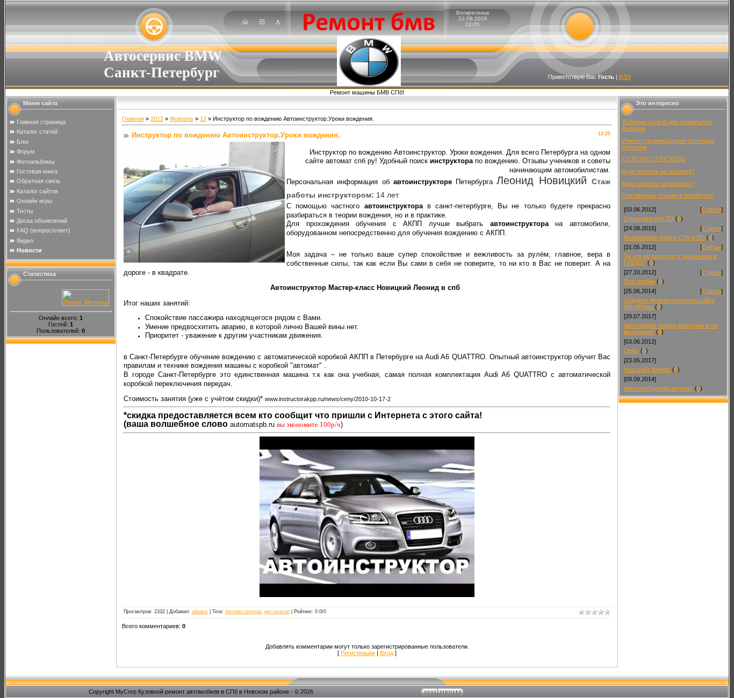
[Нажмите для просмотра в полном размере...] (367, 595)
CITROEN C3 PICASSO (654, 159)
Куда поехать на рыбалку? (658, 171)
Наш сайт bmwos (647, 369)
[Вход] (278, 22)
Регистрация (358, 653)
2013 (156, 118)
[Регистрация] (262, 22)
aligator (200, 611)
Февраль (181, 118)
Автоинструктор (243, 611)
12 (203, 118)
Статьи (711, 209)
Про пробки (639, 281)
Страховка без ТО (649, 218)
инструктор (277, 611)
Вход (386, 653)
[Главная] (245, 22)
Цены (631, 350)
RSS (625, 77)
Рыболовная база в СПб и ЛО (664, 237)
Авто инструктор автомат (658, 388)
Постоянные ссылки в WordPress (668, 195)
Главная (133, 118)
